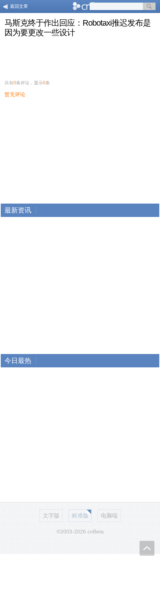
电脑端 (109, 515)
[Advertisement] (80, 56)
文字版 (51, 515)
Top (147, 548)
